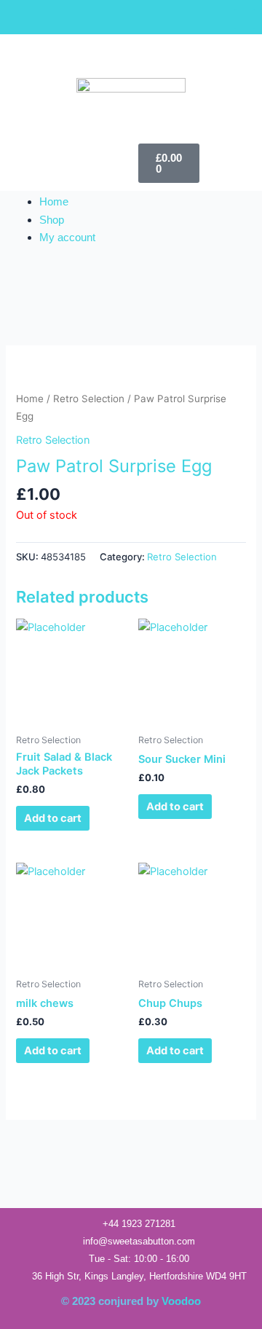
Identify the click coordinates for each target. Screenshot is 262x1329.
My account (67, 237)
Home (53, 202)
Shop (51, 220)
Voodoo (181, 1301)
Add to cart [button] (53, 818)
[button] (65, 156)
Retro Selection (88, 398)
